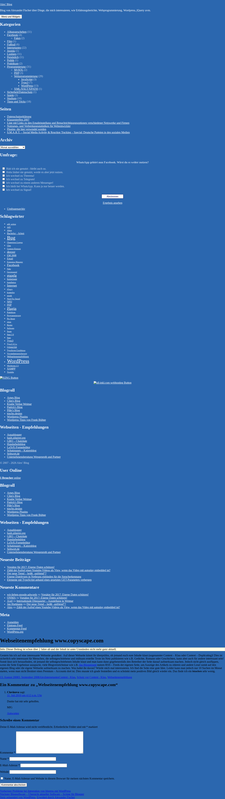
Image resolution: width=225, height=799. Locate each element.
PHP (16, 73)
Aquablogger (14, 434)
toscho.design (14, 413)
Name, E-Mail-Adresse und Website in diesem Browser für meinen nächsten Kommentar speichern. (59, 778)
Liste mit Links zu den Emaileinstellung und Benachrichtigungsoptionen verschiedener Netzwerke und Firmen (68, 122)
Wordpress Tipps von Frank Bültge (26, 419)
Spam (9, 331)
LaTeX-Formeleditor (18, 447)
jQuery (10, 289)
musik (9, 296)
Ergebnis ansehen (112, 202)
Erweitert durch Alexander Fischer (56, 797)
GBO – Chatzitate (17, 440)
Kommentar (7, 752)
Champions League (15, 242)
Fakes (17, 38)
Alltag (9, 230)
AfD (9, 227)
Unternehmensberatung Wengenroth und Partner (34, 456)
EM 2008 (11, 255)
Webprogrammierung (26, 76)
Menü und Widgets (10, 16)
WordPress (27, 85)
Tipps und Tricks (16, 101)
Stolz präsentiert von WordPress (17, 797)
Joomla (11, 50)
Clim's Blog (13, 400)
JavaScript (27, 79)
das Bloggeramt (88, 664)
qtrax (9, 322)
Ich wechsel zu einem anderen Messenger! (29, 182)
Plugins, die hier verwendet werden (26, 129)
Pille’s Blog (13, 410)
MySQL (18, 69)
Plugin (11, 308)
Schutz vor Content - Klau (91, 677)
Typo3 (24, 82)
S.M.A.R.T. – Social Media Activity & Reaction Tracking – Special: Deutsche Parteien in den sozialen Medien (68, 132)
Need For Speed (13, 299)
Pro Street (11, 319)
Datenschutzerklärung (19, 116)
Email (10, 258)
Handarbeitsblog (16, 444)
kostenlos (11, 292)
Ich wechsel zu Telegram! (20, 179)
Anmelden (13, 622)
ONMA (11, 597)
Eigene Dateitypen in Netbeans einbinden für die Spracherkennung (44, 576)
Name (4, 758)
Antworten (13, 713)
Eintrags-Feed (14, 625)
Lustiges (11, 53)
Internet (12, 285)
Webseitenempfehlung (18, 356)
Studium (11, 98)
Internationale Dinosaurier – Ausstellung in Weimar (45, 600)
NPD (9, 301)
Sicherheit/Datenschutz (20, 92)
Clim (9, 246)
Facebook (12, 34)
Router (9, 325)
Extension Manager (15, 262)
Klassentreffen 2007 (18, 119)
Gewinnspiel (12, 272)
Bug (11, 237)
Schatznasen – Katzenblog (21, 450)
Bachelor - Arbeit (15, 233)
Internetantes (14, 47)
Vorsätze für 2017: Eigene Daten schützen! (30, 567)
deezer (11, 252)
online (10, 477)
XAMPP (11, 368)
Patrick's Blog (14, 407)
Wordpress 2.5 (13, 366)
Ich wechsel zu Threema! (20, 175)
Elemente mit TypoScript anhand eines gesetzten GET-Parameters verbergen (49, 579)
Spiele (10, 95)
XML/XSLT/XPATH (26, 88)
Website (4, 771)
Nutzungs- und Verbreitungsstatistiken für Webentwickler (38, 126)
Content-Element (14, 249)
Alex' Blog (6, 4)
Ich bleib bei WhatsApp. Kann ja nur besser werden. (35, 186)
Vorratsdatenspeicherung (17, 354)
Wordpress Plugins (17, 416)
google (12, 275)
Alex (9, 607)
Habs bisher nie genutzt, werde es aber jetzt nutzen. (34, 172)
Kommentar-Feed (17, 628)
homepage (12, 279)
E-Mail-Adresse (10, 765)
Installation (11, 282)
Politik (10, 60)
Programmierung (16, 66)
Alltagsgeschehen (17, 31)
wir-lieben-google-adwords (22, 594)
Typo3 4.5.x (12, 344)
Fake (9, 269)
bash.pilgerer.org (16, 437)
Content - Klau (67, 677)
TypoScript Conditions (16, 350)
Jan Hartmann (14, 604)
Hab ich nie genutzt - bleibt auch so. (26, 168)
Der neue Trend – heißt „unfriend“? (26, 573)
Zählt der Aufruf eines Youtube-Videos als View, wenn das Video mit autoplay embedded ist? (58, 570)
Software (10, 328)
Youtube (10, 372)
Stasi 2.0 (10, 335)
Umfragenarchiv (16, 208)
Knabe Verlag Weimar (19, 403)
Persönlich (13, 57)
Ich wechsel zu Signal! (18, 189)
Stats (9, 338)
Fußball (11, 44)
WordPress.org (15, 631)
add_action (11, 224)
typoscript (12, 347)
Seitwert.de (13, 453)
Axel (9, 600)
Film (9, 41)
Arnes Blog (13, 397)
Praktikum (12, 63)
